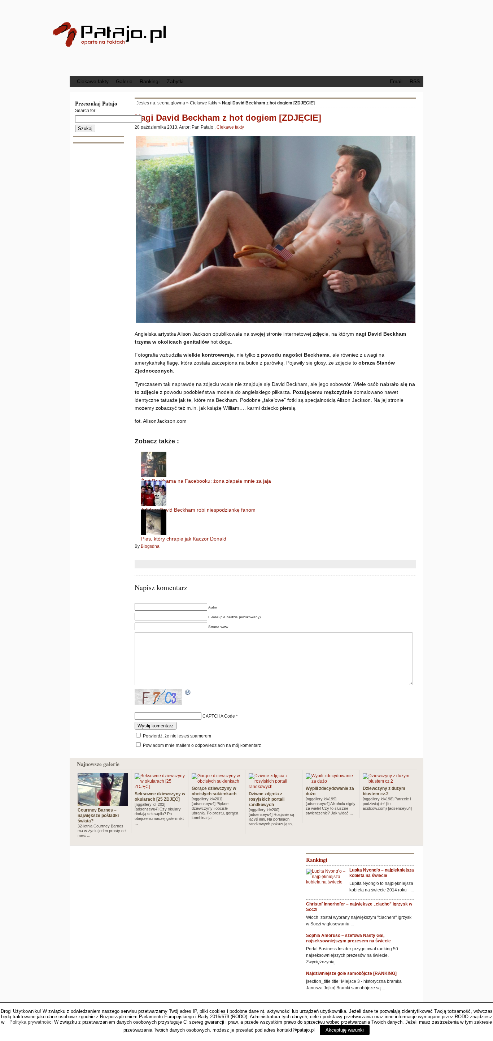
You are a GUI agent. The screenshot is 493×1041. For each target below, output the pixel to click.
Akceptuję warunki (345, 1030)
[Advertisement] (306, 37)
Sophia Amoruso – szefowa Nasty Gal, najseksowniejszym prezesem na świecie (348, 938)
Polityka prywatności (31, 1022)
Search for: (85, 110)
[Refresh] (188, 693)
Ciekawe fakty (93, 81)
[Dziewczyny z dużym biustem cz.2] (388, 781)
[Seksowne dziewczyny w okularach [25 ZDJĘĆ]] (160, 786)
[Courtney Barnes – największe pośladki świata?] (103, 802)
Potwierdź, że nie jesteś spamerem (176, 736)
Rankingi (150, 81)
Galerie (124, 81)
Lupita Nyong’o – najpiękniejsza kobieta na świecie (381, 873)
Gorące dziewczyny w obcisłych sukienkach (214, 791)
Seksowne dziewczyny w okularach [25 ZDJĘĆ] (160, 796)
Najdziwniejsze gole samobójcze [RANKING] (351, 973)
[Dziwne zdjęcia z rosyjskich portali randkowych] (274, 786)
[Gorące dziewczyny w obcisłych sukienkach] (217, 781)
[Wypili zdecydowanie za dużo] (331, 781)
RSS (415, 81)
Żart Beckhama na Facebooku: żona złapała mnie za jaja (206, 481)
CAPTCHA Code (218, 716)
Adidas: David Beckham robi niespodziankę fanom (198, 510)
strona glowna (171, 103)
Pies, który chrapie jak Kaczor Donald (183, 539)
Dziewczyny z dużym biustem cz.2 (384, 791)
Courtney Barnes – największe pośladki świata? (98, 815)
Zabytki (175, 81)
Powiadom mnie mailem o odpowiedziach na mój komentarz (202, 745)
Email (396, 81)
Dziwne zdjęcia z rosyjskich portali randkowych (266, 799)
